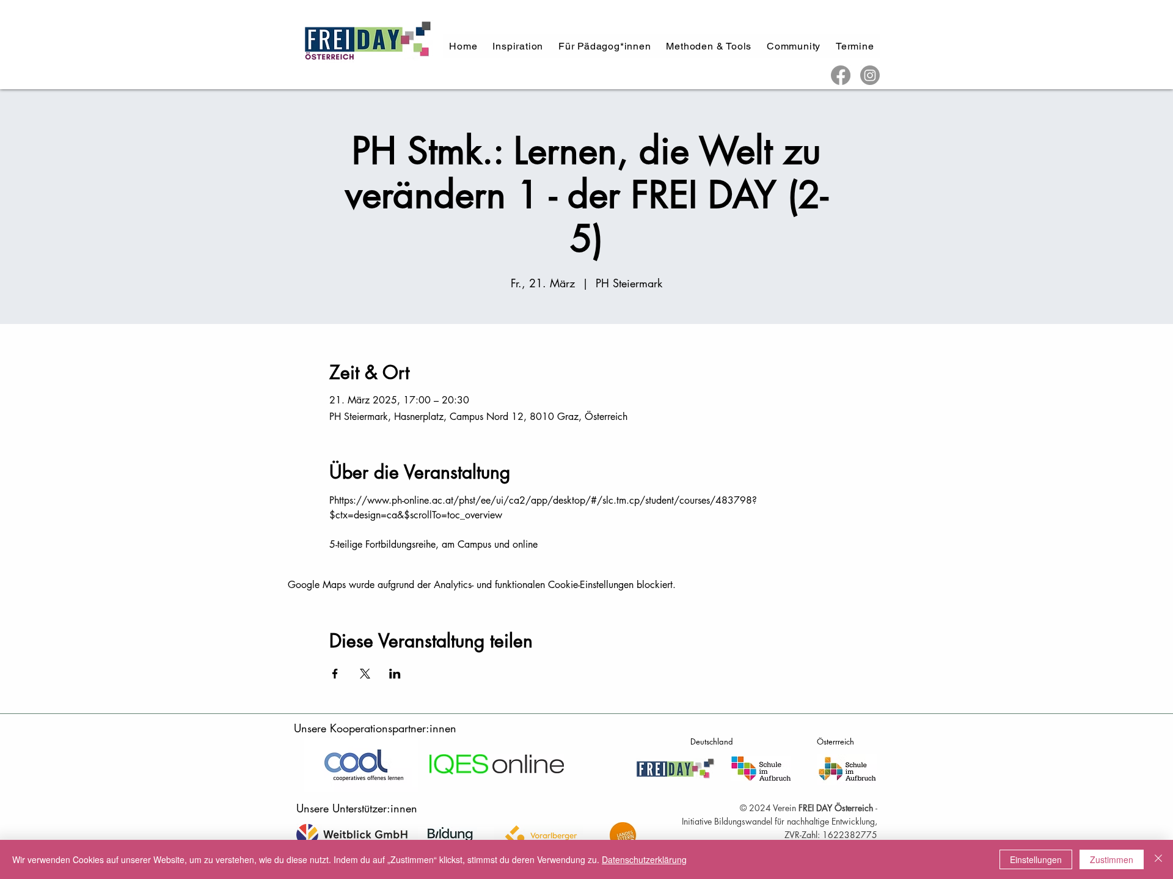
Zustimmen (1111, 859)
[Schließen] (1158, 859)
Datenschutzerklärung (644, 859)
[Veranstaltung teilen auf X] (365, 674)
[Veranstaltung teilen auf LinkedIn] (395, 674)
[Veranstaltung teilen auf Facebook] (335, 674)
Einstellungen (1036, 859)
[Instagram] (870, 75)
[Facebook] (840, 75)
